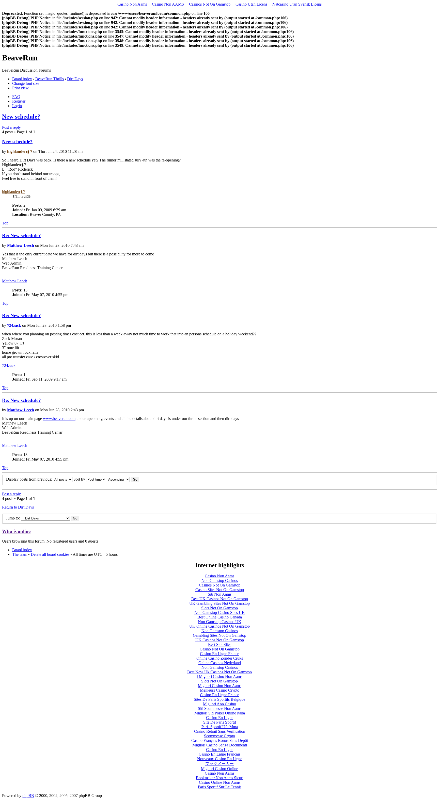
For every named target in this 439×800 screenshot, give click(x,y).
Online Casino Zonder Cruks (219, 658)
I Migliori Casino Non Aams (219, 676)
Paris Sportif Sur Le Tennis (219, 787)
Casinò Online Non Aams (219, 782)
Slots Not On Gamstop (219, 608)
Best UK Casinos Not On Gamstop (219, 599)
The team (19, 554)
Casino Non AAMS (168, 4)
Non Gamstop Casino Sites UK (219, 612)
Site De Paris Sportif (219, 722)
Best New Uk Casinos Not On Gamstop (219, 672)
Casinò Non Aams (219, 773)
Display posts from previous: (29, 479)
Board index (22, 79)
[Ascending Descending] (123, 479)
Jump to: (13, 518)
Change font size (25, 83)
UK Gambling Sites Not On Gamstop (219, 603)
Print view (20, 88)
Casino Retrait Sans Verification (219, 731)
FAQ (16, 96)
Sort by (79, 479)
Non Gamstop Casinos (219, 580)
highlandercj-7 (19, 151)
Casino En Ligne (219, 717)
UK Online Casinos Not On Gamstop (219, 626)
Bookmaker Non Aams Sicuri (219, 778)
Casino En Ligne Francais (219, 754)
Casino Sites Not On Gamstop (219, 589)
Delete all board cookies (50, 554)
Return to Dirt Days (18, 507)
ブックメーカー (219, 763)
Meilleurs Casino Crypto (219, 690)
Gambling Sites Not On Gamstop (219, 635)
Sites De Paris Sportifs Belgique (219, 699)
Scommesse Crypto (219, 736)
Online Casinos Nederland (219, 663)
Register (18, 101)
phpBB (28, 795)
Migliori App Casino (219, 704)
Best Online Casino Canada (219, 617)
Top (5, 223)
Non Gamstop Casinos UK (219, 621)
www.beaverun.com (59, 418)
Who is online (16, 531)
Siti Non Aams (219, 594)
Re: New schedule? (21, 235)
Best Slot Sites (219, 644)
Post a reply (11, 127)
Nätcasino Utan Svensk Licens (297, 4)
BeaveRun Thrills (49, 79)
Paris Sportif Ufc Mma (219, 727)
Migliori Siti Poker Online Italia (219, 713)
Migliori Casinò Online (219, 768)
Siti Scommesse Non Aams (219, 708)
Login (17, 106)
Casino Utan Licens (251, 4)
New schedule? (21, 116)
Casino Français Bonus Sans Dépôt (219, 740)
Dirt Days (75, 79)
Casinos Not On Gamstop (209, 4)
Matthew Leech (20, 245)
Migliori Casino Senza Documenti (219, 745)
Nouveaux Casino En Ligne (219, 759)
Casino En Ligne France (219, 653)
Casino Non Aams (132, 4)
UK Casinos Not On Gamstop (219, 640)
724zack (14, 325)
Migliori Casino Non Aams (219, 685)
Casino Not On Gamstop (220, 649)
